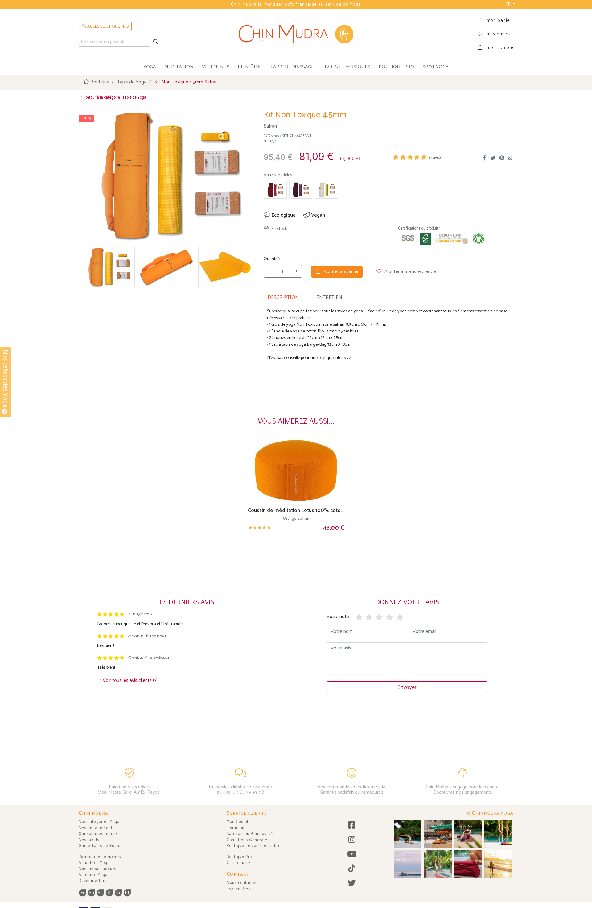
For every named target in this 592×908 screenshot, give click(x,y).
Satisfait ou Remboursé (250, 834)
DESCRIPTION (283, 297)
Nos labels (89, 840)
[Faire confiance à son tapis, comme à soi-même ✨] (407, 834)
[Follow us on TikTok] (352, 869)
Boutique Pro (239, 857)
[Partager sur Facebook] (484, 158)
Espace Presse (241, 889)
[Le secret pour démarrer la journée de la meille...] (498, 864)
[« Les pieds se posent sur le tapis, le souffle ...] (468, 834)
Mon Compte (239, 822)
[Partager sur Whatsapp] (510, 158)
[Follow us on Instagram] (352, 840)
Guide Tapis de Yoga (99, 846)
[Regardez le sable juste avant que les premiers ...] (407, 864)
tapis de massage (292, 67)
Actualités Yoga (94, 863)
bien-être (250, 67)
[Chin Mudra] (296, 34)
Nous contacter (242, 883)
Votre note (338, 617)
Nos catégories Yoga (99, 822)
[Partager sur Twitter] (493, 158)
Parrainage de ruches (100, 857)
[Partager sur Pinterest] (502, 158)
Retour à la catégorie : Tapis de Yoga (115, 97)
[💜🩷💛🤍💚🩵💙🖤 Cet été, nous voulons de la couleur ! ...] (498, 834)
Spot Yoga (435, 67)
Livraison (236, 828)
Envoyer (407, 687)
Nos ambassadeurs (97, 869)
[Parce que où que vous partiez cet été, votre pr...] (468, 864)
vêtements (215, 67)
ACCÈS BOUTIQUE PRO (107, 26)
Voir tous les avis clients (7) (129, 680)
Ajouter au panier (340, 271)
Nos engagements (97, 828)
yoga (149, 67)
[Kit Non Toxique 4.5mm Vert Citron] (326, 190)
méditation (179, 67)
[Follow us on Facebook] (352, 826)
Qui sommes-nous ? (98, 834)
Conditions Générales (248, 840)
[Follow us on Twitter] (352, 883)
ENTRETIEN (329, 297)
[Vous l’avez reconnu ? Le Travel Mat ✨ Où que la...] (438, 864)
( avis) (435, 158)
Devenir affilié (93, 881)
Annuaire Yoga (93, 875)
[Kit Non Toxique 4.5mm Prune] (300, 190)
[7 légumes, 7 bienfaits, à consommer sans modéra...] (438, 834)
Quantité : (272, 259)
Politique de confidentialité (254, 846)
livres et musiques (346, 67)
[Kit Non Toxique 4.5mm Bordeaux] (275, 190)
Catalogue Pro (241, 863)
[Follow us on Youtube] (352, 855)
